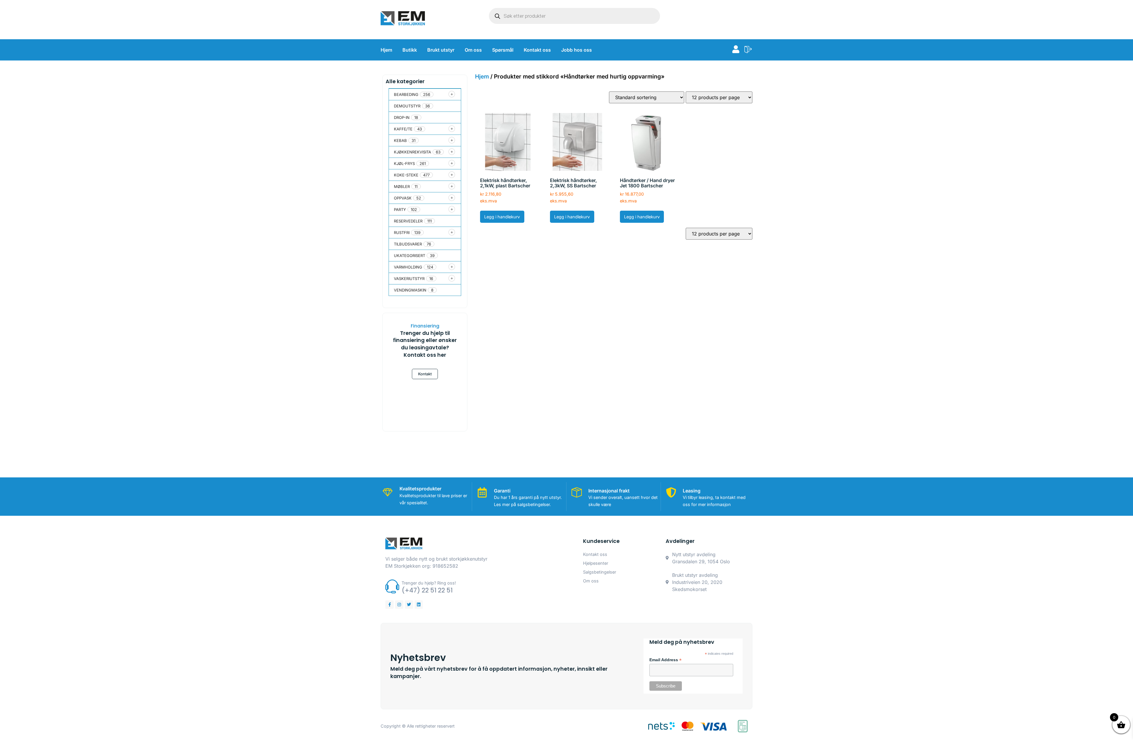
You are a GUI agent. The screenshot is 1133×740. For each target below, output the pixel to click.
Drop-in (402, 117)
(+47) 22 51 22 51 (427, 590)
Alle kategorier (405, 81)
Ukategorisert (409, 255)
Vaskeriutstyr (409, 278)
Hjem (386, 50)
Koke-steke (406, 175)
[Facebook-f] (389, 604)
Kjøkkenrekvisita (412, 152)
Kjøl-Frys (404, 163)
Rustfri (402, 232)
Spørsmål (502, 50)
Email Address (665, 660)
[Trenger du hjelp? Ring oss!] (392, 586)
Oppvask (403, 198)
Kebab (400, 140)
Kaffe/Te (403, 129)
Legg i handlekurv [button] (502, 216)
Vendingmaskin (410, 290)
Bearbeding (406, 94)
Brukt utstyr (440, 50)
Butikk (409, 50)
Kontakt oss (537, 50)
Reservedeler (408, 221)
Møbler (402, 186)
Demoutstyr (407, 106)
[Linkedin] (419, 604)
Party (400, 209)
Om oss (473, 50)
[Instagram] (399, 604)
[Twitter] (409, 604)
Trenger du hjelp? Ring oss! (429, 582)
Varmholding (408, 267)
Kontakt (425, 373)
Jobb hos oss (576, 50)
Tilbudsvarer (408, 244)
